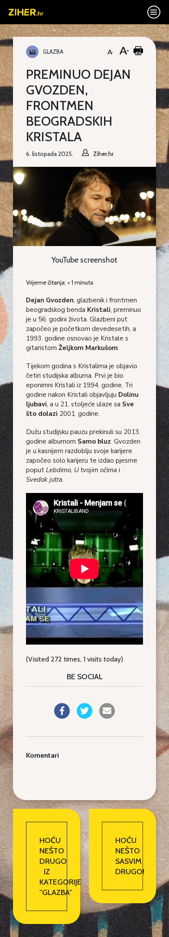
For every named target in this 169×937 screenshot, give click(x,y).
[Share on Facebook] (62, 716)
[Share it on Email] (107, 716)
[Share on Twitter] (84, 716)
